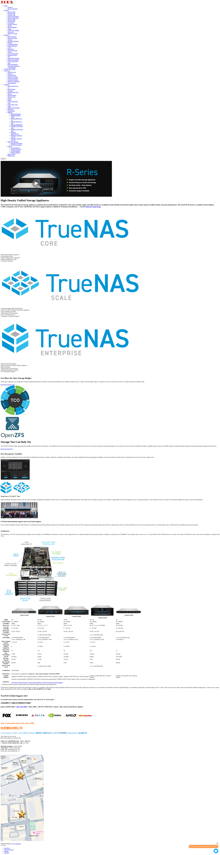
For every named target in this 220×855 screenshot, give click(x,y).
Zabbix (9, 100)
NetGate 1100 (11, 13)
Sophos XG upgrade (13, 60)
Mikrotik (10, 112)
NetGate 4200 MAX (13, 16)
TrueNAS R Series (13, 77)
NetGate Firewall (8, 849)
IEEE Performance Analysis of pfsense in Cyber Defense (14, 66)
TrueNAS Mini (12, 75)
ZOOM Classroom (16, 149)
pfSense (6, 851)
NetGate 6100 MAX (13, 18)
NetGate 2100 (11, 15)
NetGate (6, 10)
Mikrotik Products (16, 114)
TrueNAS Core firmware (12, 72)
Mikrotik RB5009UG (17, 125)
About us (10, 7)
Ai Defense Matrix (13, 44)
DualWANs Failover (13, 41)
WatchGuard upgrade (13, 58)
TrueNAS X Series (13, 78)
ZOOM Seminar (15, 151)
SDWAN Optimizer (13, 142)
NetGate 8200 (11, 19)
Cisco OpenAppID (13, 53)
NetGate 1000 (11, 12)
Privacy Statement (12, 9)
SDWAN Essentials (16, 145)
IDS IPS (10, 43)
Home (5, 5)
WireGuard (11, 49)
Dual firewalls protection (11, 90)
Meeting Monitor (15, 152)
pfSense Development (14, 108)
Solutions (6, 84)
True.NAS (7, 70)
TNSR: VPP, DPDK (9, 69)
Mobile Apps (11, 155)
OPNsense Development (11, 110)
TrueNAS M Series (13, 80)
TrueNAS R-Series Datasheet (19, 682)
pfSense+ (6, 35)
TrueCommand (12, 83)
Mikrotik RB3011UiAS (15, 133)
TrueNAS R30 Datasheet (35, 682)
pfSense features (12, 36)
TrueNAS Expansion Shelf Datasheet (52, 682)
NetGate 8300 (11, 21)
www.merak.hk (17, 843)
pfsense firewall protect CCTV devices (12, 97)
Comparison (11, 22)
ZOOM (10, 146)
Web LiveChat (11, 154)
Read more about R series (8, 384)
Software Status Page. (93, 207)
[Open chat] (216, 851)
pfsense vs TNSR (12, 33)
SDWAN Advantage (16, 143)
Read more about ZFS (7, 449)
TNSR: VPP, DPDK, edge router (13, 31)
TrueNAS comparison (14, 81)
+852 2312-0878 (21, 707)
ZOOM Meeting (15, 148)
